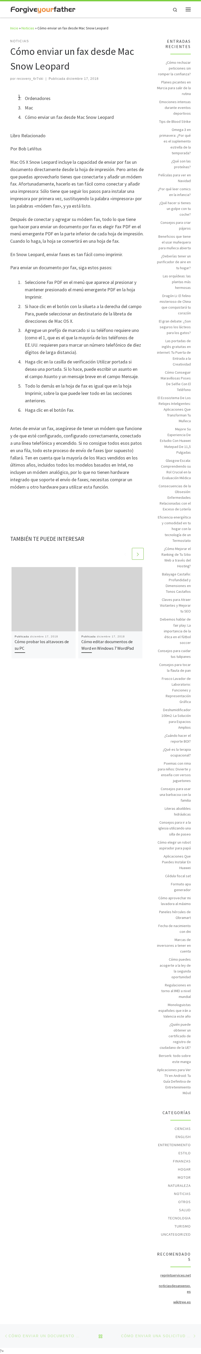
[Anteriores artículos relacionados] (125, 554)
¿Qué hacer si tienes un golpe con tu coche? (175, 208)
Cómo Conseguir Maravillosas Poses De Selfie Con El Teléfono (176, 381)
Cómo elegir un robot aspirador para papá (174, 845)
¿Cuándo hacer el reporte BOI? (177, 738)
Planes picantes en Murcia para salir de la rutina (174, 88)
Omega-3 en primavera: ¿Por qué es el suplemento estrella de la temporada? (175, 141)
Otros (184, 1201)
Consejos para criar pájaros (175, 225)
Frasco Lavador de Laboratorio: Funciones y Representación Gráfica (176, 690)
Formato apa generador (181, 887)
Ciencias (183, 1128)
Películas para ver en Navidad (174, 178)
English (183, 1136)
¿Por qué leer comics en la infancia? (174, 192)
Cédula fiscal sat (178, 876)
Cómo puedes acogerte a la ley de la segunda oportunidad (175, 968)
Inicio (14, 28)
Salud (185, 1210)
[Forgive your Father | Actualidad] (43, 9)
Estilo (184, 1153)
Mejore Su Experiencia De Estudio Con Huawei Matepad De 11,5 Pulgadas (175, 440)
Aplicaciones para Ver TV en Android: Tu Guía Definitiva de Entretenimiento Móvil (174, 1081)
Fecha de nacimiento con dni (174, 928)
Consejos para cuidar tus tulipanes (174, 653)
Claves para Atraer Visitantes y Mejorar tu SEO (175, 605)
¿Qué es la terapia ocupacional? (177, 752)
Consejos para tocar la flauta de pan (175, 667)
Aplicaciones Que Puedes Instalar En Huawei (176, 862)
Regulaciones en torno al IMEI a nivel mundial (176, 991)
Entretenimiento (174, 1145)
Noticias (27, 28)
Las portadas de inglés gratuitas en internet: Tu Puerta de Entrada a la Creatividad (174, 352)
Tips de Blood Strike (175, 121)
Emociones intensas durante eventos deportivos (175, 107)
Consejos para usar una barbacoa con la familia (175, 794)
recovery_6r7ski (30, 79)
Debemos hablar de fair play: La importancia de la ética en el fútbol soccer (175, 631)
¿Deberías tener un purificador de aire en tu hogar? (174, 262)
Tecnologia (179, 1218)
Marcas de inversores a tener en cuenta (174, 945)
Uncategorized (176, 1234)
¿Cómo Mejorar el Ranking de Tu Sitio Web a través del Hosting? (176, 557)
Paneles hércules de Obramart (175, 914)
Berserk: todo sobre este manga (175, 1058)
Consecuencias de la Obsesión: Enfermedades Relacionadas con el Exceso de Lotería (175, 497)
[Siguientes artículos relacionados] (138, 554)
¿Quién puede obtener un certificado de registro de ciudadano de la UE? (175, 1036)
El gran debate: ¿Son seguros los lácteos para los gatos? (175, 327)
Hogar (184, 1169)
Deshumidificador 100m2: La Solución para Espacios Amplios (176, 718)
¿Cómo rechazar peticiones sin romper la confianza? (174, 68)
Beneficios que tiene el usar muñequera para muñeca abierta (174, 242)
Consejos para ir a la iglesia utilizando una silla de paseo (174, 828)
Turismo (183, 1226)
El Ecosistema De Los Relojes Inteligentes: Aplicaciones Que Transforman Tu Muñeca (174, 409)
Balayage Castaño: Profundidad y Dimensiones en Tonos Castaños (176, 583)
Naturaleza (179, 1185)
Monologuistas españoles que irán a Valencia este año (174, 1010)
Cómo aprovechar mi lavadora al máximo (174, 901)
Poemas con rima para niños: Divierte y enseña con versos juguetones (174, 772)
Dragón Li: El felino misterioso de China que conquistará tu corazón (175, 304)
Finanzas (182, 1161)
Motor (184, 1177)
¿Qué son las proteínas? (181, 164)
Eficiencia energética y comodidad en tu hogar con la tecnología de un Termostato (174, 529)
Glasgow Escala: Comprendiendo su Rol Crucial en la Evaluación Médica (176, 469)
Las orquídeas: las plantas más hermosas (177, 282)
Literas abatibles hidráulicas (178, 811)
